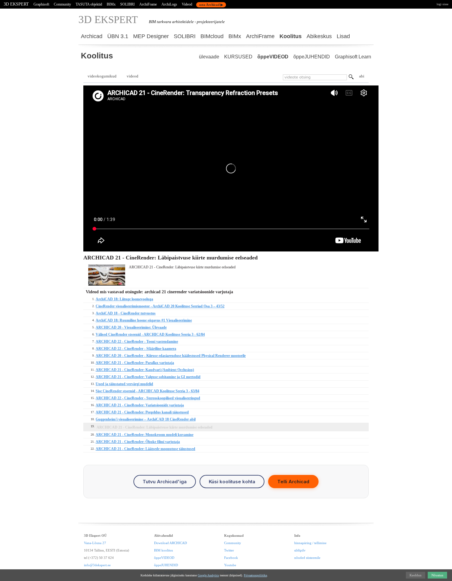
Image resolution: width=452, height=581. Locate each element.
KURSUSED (238, 56)
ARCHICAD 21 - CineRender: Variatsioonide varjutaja (140, 405)
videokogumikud (102, 76)
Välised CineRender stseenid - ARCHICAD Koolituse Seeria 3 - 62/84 (150, 334)
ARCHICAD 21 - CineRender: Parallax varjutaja (135, 363)
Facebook (231, 557)
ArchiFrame (148, 4)
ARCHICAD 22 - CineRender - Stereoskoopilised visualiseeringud (148, 398)
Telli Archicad (293, 481)
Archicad (91, 36)
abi (361, 76)
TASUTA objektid (89, 4)
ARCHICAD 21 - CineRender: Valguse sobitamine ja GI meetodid (148, 377)
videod (132, 76)
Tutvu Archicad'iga (165, 481)
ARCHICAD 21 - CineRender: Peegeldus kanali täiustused (142, 412)
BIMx (111, 4)
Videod (187, 4)
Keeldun (416, 575)
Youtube (230, 565)
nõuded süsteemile (307, 557)
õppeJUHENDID (311, 56)
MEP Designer (151, 36)
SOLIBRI (127, 4)
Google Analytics (208, 575)
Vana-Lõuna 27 (95, 543)
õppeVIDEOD (272, 56)
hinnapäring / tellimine (310, 543)
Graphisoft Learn (353, 56)
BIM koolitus (163, 550)
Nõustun (437, 575)
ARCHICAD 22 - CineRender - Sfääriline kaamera (136, 348)
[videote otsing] (351, 78)
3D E (108, 20)
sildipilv (300, 550)
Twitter (229, 550)
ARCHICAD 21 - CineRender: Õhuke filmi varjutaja (138, 442)
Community (62, 4)
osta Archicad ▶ (211, 4)
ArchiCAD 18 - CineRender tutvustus (126, 313)
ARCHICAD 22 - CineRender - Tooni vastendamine (137, 341)
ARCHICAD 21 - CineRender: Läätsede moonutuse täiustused (145, 449)
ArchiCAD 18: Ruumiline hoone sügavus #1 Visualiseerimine (144, 320)
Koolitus (291, 36)
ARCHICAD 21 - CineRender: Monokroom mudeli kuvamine (144, 435)
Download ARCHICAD (170, 543)
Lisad (343, 36)
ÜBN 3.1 (117, 36)
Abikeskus (319, 36)
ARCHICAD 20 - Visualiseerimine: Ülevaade (131, 327)
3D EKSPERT (16, 4)
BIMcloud (212, 36)
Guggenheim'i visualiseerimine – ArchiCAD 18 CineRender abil (146, 419)
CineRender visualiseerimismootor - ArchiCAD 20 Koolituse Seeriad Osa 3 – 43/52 (160, 306)
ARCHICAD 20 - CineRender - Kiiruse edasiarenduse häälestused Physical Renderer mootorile (171, 356)
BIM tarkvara (160, 21)
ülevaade (209, 56)
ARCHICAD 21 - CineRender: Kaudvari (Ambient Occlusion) (145, 370)
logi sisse (442, 4)
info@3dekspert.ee (97, 565)
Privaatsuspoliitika (255, 575)
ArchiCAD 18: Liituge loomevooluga (124, 299)
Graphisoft (41, 4)
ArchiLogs (169, 4)
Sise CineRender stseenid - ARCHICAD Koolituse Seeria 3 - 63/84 (147, 391)
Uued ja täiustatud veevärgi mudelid (124, 384)
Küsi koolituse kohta (232, 481)
